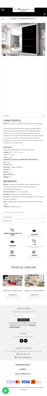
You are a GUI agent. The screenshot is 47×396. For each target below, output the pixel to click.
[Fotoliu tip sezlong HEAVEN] (34, 280)
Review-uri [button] (7, 221)
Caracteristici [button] (7, 217)
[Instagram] (26, 341)
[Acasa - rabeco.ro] (23, 10)
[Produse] (3, 10)
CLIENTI (22, 369)
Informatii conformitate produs (13, 212)
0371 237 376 (24, 354)
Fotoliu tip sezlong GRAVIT (12, 291)
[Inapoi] (1, 19)
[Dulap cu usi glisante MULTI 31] (23, 39)
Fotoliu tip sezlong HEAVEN (34, 291)
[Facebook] (21, 341)
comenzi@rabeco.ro (24, 357)
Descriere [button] (6, 116)
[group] (23, 39)
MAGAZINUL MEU (23, 365)
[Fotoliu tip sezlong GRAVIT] (12, 280)
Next (43, 41)
